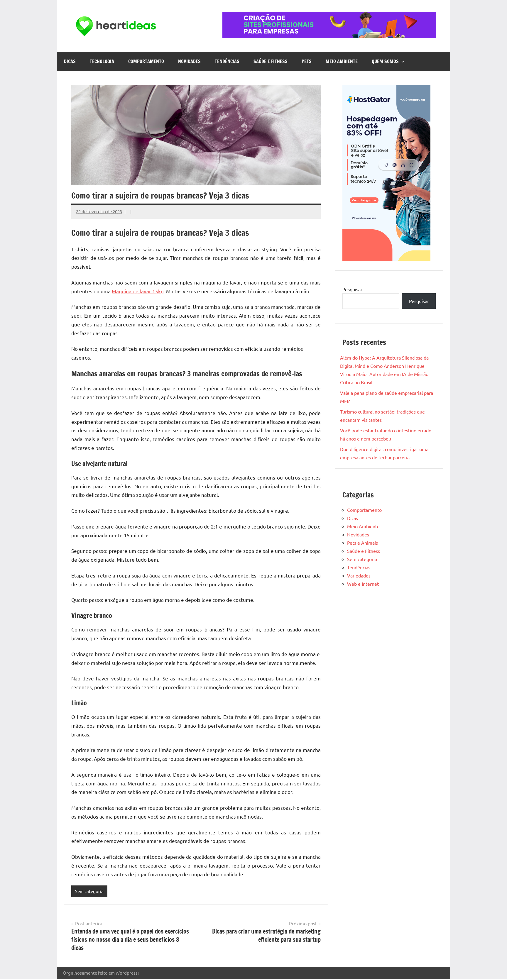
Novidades (189, 61)
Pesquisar (352, 289)
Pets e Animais (362, 543)
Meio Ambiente (342, 61)
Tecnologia (102, 61)
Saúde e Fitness (271, 61)
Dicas (70, 61)
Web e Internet (363, 584)
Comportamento (146, 61)
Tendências (227, 61)
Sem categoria (89, 891)
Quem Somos (385, 61)
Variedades (359, 575)
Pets (307, 61)
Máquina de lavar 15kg (138, 291)
